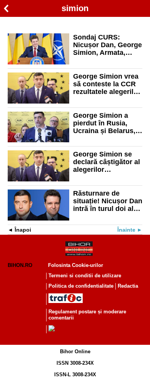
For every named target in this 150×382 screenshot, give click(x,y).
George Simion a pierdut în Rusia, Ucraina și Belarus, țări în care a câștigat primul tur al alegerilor (107, 123)
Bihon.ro (20, 265)
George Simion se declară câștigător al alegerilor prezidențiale (106, 161)
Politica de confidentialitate (80, 286)
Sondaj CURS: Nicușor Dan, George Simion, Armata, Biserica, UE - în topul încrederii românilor (107, 44)
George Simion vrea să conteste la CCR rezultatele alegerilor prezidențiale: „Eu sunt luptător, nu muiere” (106, 84)
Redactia (128, 286)
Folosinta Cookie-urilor (75, 265)
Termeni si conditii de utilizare (84, 275)
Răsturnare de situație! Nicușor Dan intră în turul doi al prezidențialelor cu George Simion (107, 200)
